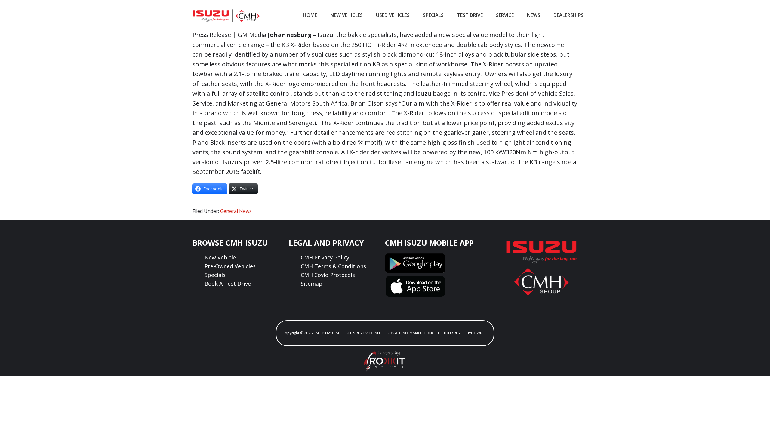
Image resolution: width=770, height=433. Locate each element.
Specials (215, 274)
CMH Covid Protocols (328, 274)
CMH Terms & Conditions (333, 266)
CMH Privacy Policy (325, 257)
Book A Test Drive (228, 283)
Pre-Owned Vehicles (230, 266)
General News (236, 211)
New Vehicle (220, 257)
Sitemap (311, 283)
